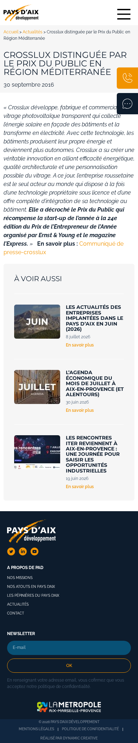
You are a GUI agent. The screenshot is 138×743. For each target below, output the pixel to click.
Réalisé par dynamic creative (69, 738)
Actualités (32, 31)
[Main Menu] (124, 14)
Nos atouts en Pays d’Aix (31, 587)
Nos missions (20, 578)
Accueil (11, 31)
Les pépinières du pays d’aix (33, 595)
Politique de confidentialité (90, 729)
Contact (15, 613)
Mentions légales (36, 729)
